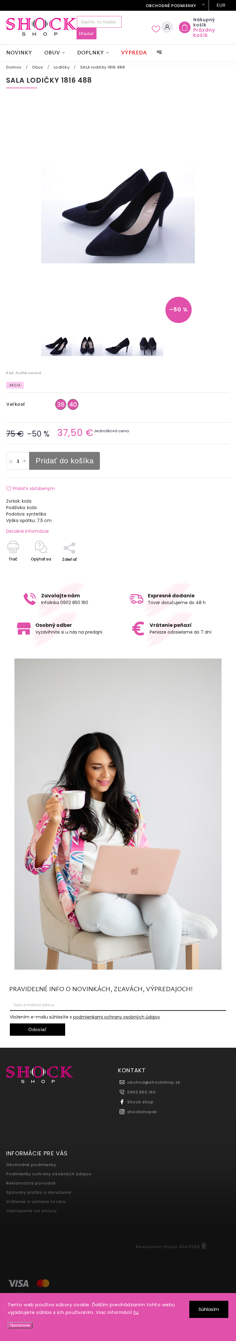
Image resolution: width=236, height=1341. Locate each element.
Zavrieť (209, 570)
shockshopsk (142, 1111)
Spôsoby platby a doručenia (38, 1192)
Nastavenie (20, 1325)
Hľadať (86, 33)
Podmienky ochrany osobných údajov (49, 1174)
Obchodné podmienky (171, 6)
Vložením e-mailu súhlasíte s (85, 1017)
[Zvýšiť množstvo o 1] (24, 461)
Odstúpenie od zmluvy (31, 1210)
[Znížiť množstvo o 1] (11, 461)
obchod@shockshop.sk (153, 1082)
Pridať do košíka (65, 461)
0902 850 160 (141, 1092)
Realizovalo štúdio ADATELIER (168, 1246)
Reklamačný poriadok (31, 1183)
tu (136, 1312)
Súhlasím (209, 1309)
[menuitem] (22, 52)
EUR (221, 5)
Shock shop (140, 1102)
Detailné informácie (27, 531)
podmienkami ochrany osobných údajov (116, 1017)
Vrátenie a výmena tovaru (36, 1201)
